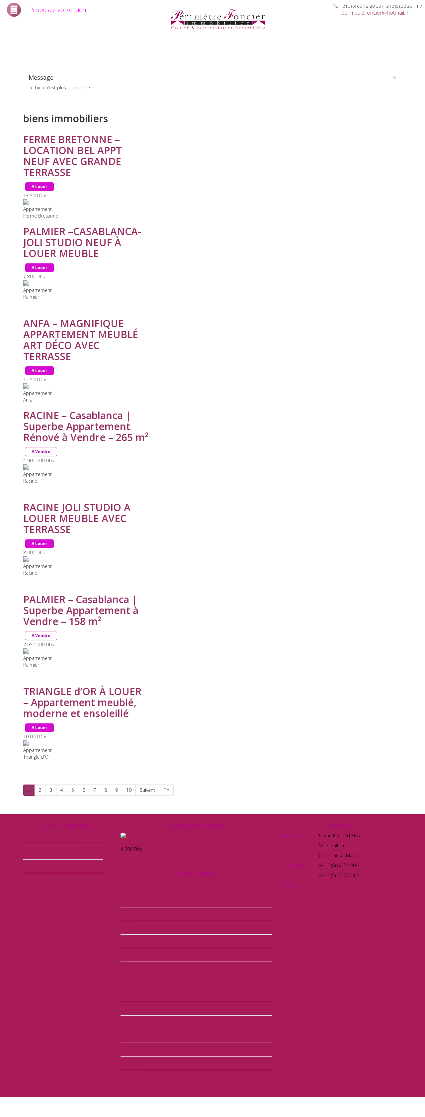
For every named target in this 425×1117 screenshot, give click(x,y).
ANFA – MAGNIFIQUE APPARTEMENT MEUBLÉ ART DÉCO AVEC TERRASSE (80, 340)
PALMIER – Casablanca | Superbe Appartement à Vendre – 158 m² (80, 610)
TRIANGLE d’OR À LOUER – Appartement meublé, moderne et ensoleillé (82, 702)
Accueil (15, 50)
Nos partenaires (343, 50)
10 (128, 790)
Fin (166, 790)
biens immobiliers (131, 50)
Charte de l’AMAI (285, 50)
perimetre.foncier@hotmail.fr (375, 12)
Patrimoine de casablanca (212, 50)
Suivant (147, 790)
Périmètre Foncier (62, 50)
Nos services (36, 880)
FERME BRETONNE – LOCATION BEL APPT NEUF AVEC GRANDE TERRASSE (72, 156)
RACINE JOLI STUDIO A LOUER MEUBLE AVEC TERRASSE (76, 518)
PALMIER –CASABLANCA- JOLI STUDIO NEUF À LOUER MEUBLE (82, 242)
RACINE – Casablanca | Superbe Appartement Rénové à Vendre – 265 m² (85, 426)
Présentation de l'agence (49, 839)
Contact (388, 50)
